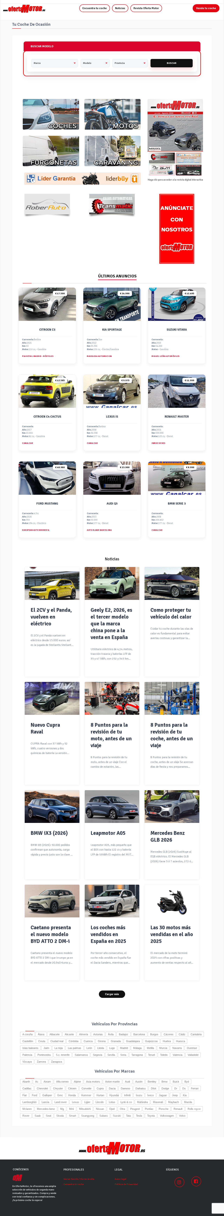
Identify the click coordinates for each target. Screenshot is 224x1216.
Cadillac (26, 1088)
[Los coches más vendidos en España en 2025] (112, 901)
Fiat (24, 1095)
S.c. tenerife (62, 1054)
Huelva (167, 1041)
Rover (25, 1115)
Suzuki (117, 1115)
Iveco (150, 1095)
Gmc (60, 1095)
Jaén (46, 1047)
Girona (102, 1041)
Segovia (97, 1054)
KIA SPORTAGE (112, 330)
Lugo (112, 1047)
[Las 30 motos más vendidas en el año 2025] (172, 901)
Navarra (177, 1047)
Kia (185, 1095)
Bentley (152, 1081)
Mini (71, 1108)
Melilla (150, 1047)
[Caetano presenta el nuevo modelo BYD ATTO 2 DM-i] (52, 901)
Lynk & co (126, 1102)
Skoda (60, 1115)
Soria (123, 1054)
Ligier (87, 1102)
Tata (128, 1115)
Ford (34, 1095)
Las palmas (74, 1047)
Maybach (173, 1102)
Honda (72, 1095)
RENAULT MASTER (177, 416)
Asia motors (93, 1081)
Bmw (164, 1081)
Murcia (163, 1047)
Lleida (100, 1047)
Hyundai (114, 1095)
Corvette (86, 1088)
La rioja (58, 1047)
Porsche (163, 1108)
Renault (178, 1108)
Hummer (86, 1095)
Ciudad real (56, 1041)
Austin (138, 1081)
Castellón (27, 1041)
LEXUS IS (112, 416)
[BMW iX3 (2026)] (52, 806)
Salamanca (81, 1054)
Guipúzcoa (151, 1041)
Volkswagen (167, 1115)
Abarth (26, 1081)
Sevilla (111, 1054)
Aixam (47, 1081)
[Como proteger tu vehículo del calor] (172, 583)
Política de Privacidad (126, 1184)
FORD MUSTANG (47, 503)
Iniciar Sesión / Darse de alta (79, 1179)
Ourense (192, 1047)
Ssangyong (87, 1115)
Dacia (112, 1088)
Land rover (60, 1102)
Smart (72, 1115)
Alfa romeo (62, 1081)
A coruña (27, 1034)
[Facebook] (196, 1181)
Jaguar (163, 1095)
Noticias (120, 8)
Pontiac (149, 1108)
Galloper (47, 1095)
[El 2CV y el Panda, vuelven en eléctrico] (52, 583)
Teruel (151, 1054)
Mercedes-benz (46, 1108)
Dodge (165, 1088)
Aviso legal (120, 1179)
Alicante (69, 1034)
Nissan (100, 1108)
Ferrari (194, 1088)
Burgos (154, 1034)
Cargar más (112, 994)
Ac (36, 1081)
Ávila (111, 1034)
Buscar (171, 63)
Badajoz (123, 1034)
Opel (112, 1108)
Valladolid (193, 1054)
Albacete (54, 1034)
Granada (116, 1041)
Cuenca (88, 1041)
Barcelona (139, 1034)
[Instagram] (179, 1182)
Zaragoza (56, 1061)
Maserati (158, 1102)
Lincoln (100, 1102)
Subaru (103, 1115)
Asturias (98, 1034)
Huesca (180, 1041)
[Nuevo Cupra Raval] (52, 698)
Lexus (75, 1102)
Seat (48, 1115)
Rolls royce (194, 1108)
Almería (83, 1034)
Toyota (151, 1115)
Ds (184, 1088)
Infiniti (127, 1095)
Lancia (45, 1102)
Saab (38, 1115)
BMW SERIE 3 (177, 503)
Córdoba (73, 1041)
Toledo (163, 1054)
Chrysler (58, 1088)
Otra (122, 1108)
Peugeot (135, 1108)
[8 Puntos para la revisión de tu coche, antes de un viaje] (172, 698)
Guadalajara (133, 1041)
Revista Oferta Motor (146, 8)
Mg (62, 1108)
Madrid (124, 1047)
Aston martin (112, 1081)
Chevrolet (42, 1088)
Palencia (27, 1054)
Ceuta (41, 1041)
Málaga (137, 1047)
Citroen (72, 1088)
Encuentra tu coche (94, 8)
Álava (41, 1034)
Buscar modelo (42, 46)
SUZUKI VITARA (177, 330)
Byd (186, 1081)
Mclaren (27, 1108)
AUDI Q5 (112, 503)
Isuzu (139, 1095)
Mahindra (142, 1102)
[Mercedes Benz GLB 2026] (172, 806)
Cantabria (196, 1034)
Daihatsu (140, 1088)
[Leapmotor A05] (112, 806)
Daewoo (125, 1088)
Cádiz (182, 1034)
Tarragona (137, 1054)
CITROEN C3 (47, 330)
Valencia (177, 1054)
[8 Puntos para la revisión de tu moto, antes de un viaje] (112, 698)
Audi (127, 1081)
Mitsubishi (85, 1108)
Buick (176, 1081)
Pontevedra (44, 1054)
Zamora (41, 1061)
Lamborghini (29, 1102)
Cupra (100, 1088)
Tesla (139, 1115)
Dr (175, 1088)
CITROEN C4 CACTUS (47, 416)
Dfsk (153, 1088)
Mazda (188, 1102)
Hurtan (100, 1095)
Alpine (77, 1081)
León (89, 1047)
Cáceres (168, 1034)
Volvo (182, 1115)
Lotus (112, 1102)
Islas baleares (30, 1047)
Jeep (175, 1095)
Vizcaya (27, 1061)
